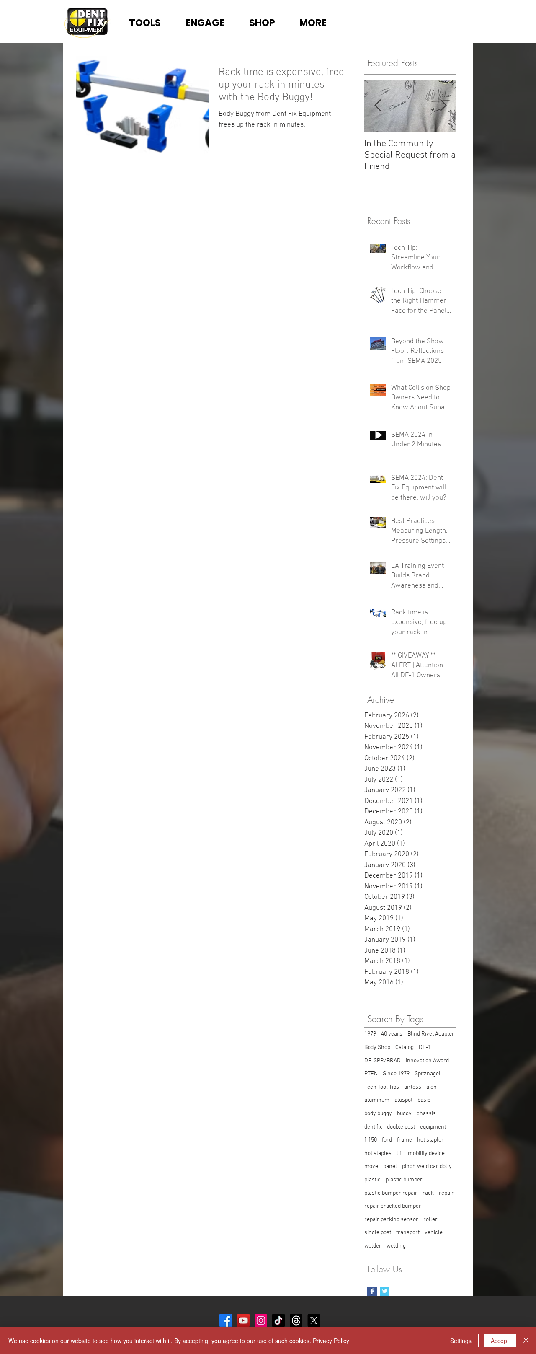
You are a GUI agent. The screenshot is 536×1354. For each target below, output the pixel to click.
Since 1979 (396, 1073)
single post (377, 1232)
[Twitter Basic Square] (384, 1291)
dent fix (373, 1127)
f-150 (370, 1140)
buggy (404, 1113)
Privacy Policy (331, 1340)
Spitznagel (428, 1073)
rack (428, 1193)
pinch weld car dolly (427, 1166)
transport (408, 1232)
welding (396, 1246)
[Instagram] (261, 1320)
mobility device (426, 1153)
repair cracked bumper (392, 1206)
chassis (426, 1113)
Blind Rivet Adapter (430, 1034)
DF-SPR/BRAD (382, 1060)
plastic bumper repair (390, 1193)
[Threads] (296, 1320)
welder (372, 1246)
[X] (313, 1320)
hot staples (378, 1153)
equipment (433, 1127)
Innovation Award (427, 1060)
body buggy (378, 1113)
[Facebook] (225, 1320)
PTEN (371, 1073)
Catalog (404, 1047)
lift (400, 1153)
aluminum (376, 1100)
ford (387, 1140)
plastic (372, 1179)
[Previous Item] (377, 106)
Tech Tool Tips (381, 1087)
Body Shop (377, 1047)
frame (404, 1140)
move (371, 1166)
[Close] (526, 1340)
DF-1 (425, 1047)
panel (390, 1166)
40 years (391, 1034)
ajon (431, 1087)
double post (401, 1127)
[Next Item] (443, 106)
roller (430, 1219)
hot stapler (430, 1140)
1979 (370, 1034)
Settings (461, 1340)
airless (412, 1087)
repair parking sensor (391, 1219)
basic (423, 1100)
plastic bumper (404, 1179)
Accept (500, 1340)
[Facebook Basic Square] (372, 1291)
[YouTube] (243, 1320)
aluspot (403, 1100)
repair (446, 1193)
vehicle (434, 1232)
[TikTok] (278, 1320)
